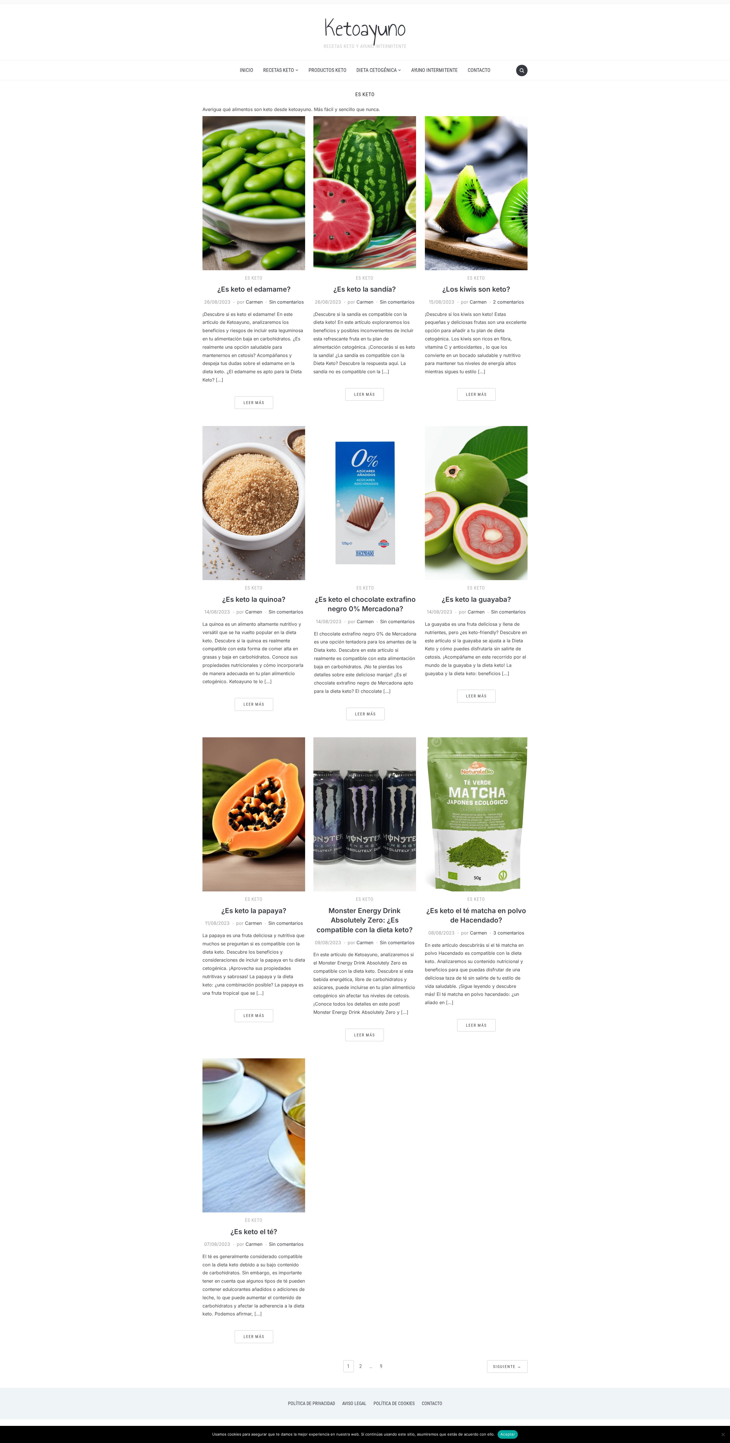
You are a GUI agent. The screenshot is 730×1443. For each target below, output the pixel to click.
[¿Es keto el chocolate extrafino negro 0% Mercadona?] (365, 503)
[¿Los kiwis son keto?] (476, 192)
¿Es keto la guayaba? (476, 599)
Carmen (254, 302)
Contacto (479, 70)
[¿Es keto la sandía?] (364, 192)
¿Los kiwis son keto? (476, 289)
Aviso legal (354, 1403)
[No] (723, 1434)
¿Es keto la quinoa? (253, 599)
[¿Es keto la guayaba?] (476, 503)
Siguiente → (507, 1366)
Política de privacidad (311, 1403)
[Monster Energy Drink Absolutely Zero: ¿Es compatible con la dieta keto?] (364, 814)
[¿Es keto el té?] (253, 1135)
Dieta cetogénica (376, 70)
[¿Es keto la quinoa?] (253, 503)
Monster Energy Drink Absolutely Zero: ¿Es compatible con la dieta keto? (365, 920)
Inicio (246, 70)
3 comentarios (508, 933)
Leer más (254, 402)
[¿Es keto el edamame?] (253, 192)
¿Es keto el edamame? (254, 289)
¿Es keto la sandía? (364, 289)
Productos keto (327, 70)
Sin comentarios (286, 302)
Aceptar (507, 1434)
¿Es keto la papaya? (253, 911)
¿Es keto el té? (253, 1232)
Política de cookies (394, 1403)
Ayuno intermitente (434, 70)
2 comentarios (508, 302)
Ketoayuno (365, 28)
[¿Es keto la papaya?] (253, 814)
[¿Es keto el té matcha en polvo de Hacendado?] (476, 814)
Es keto (254, 278)
